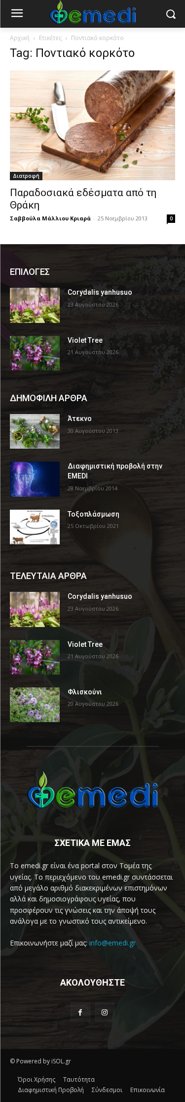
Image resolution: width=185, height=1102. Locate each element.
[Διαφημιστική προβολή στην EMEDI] (35, 479)
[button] (170, 14)
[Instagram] (104, 1012)
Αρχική (20, 38)
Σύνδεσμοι (107, 1090)
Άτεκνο (80, 418)
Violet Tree (85, 340)
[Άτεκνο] (35, 431)
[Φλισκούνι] (35, 704)
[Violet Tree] (35, 353)
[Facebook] (80, 1012)
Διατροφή (26, 175)
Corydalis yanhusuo (100, 292)
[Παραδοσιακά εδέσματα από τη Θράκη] (92, 125)
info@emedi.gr (112, 942)
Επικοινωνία (147, 1090)
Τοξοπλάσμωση (93, 514)
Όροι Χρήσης (36, 1079)
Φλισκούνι (85, 692)
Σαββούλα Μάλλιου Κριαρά (50, 218)
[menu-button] (16, 14)
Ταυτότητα (79, 1079)
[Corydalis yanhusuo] (35, 305)
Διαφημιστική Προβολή (51, 1090)
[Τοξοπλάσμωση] (35, 527)
